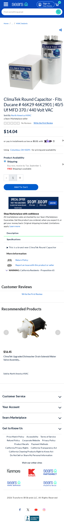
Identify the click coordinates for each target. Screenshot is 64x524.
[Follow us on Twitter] (28, 509)
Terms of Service (48, 436)
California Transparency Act (44, 448)
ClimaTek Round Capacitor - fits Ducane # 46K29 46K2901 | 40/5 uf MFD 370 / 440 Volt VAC (33, 104)
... (12, 23)
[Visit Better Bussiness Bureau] (32, 518)
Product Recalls (21, 444)
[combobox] (31, 11)
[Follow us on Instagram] (44, 509)
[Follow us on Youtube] (36, 509)
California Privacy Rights (16, 448)
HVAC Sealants (22, 23)
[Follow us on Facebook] (20, 509)
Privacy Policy (48, 440)
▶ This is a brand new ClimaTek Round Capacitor (31, 247)
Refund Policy (13, 440)
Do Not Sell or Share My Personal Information (31, 455)
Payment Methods (39, 444)
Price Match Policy (15, 436)
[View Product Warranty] (10, 260)
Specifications (14, 239)
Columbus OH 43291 (20, 150)
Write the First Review (43, 123)
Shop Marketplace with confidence (21, 213)
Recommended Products (21, 309)
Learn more (15, 226)
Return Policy (21, 260)
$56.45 (7, 351)
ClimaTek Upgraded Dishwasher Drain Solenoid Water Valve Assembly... (29, 358)
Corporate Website (31, 440)
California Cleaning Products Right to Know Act (31, 451)
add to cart (21, 187)
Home (6, 23)
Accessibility (32, 436)
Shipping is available (19, 168)
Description (12, 233)
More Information (16, 253)
